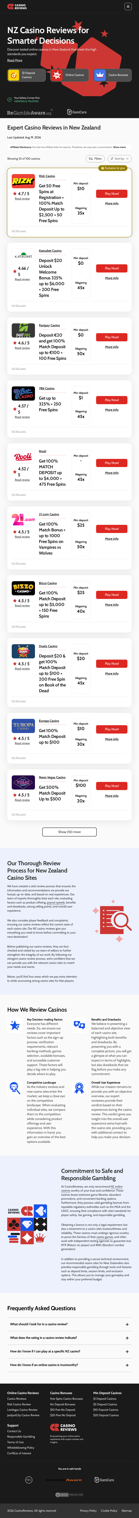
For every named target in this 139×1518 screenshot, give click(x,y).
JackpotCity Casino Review (23, 1415)
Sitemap (127, 1510)
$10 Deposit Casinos (105, 1409)
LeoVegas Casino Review (22, 1409)
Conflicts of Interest (19, 1453)
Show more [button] (119, 147)
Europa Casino (49, 721)
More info (112, 203)
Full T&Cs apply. (19, 231)
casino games (104, 1237)
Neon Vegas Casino (52, 777)
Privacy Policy (88, 1510)
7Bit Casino (46, 388)
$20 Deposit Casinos (106, 1415)
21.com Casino (49, 514)
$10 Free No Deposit (62, 1409)
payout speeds (56, 902)
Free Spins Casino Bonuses (66, 1398)
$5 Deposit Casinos (105, 1404)
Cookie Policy (109, 1510)
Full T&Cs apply (19, 305)
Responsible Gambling (21, 1436)
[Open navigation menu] (128, 6)
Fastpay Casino (49, 325)
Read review (22, 198)
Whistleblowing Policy (20, 1447)
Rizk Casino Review (19, 1404)
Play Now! (112, 194)
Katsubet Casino (50, 251)
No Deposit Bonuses (62, 1404)
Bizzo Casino (48, 583)
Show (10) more (69, 832)
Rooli (42, 451)
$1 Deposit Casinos (104, 1398)
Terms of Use (15, 1442)
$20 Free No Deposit (63, 1415)
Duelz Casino (48, 646)
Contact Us (14, 1431)
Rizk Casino (47, 176)
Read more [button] (14, 60)
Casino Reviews (16, 1398)
